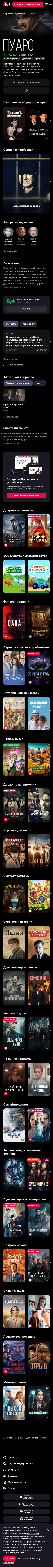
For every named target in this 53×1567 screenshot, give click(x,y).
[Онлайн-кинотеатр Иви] (7, 4)
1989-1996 (13, 55)
